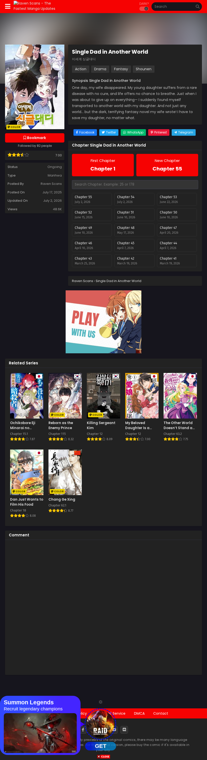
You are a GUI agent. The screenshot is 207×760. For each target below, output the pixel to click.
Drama (100, 69)
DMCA (139, 713)
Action (80, 69)
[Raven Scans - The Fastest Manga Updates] (38, 8)
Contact (160, 713)
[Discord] (124, 730)
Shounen (143, 69)
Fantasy (121, 69)
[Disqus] (103, 607)
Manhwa (55, 175)
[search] (197, 6)
